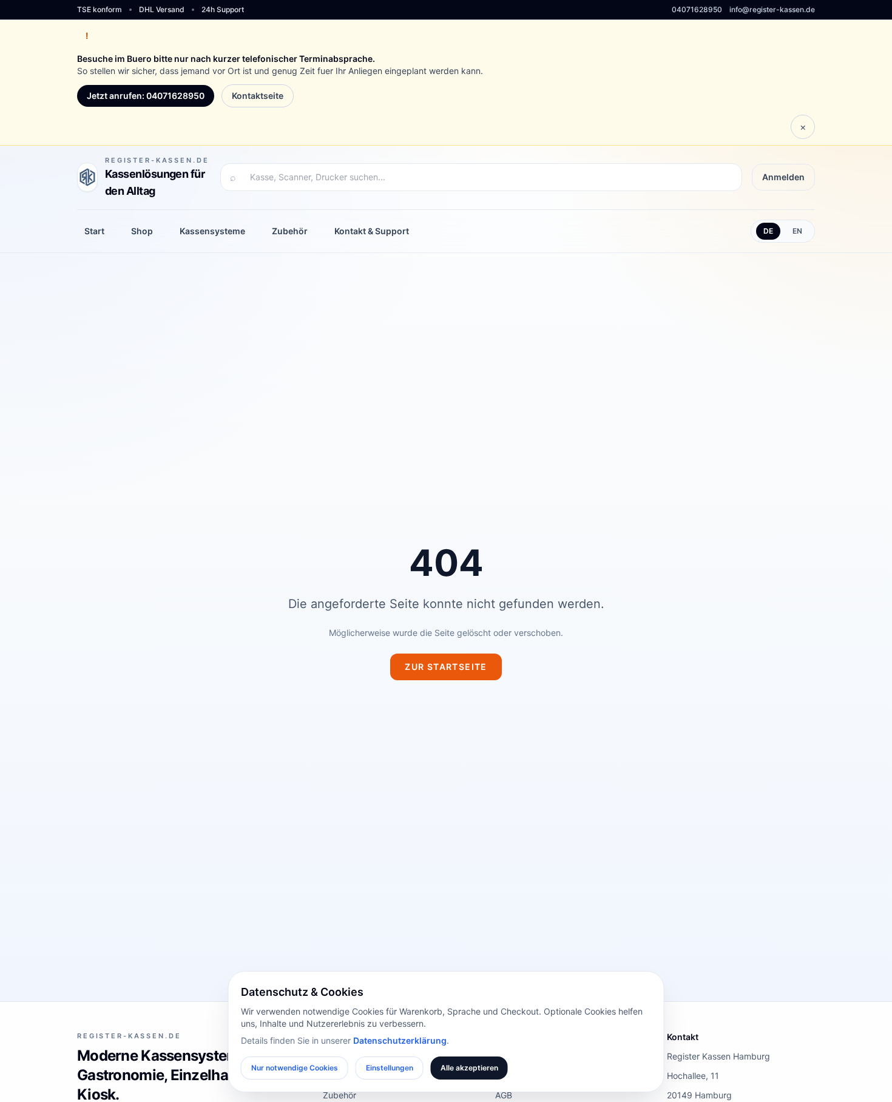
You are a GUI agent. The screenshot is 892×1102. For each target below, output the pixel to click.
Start (94, 231)
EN (797, 230)
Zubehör (290, 231)
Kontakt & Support (371, 231)
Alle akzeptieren (469, 1067)
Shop (142, 231)
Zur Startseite (446, 666)
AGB (503, 1095)
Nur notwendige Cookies (294, 1067)
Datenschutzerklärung (400, 1040)
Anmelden (783, 177)
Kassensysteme (212, 231)
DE (768, 230)
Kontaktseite (257, 95)
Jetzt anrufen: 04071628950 (145, 95)
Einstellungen (389, 1067)
